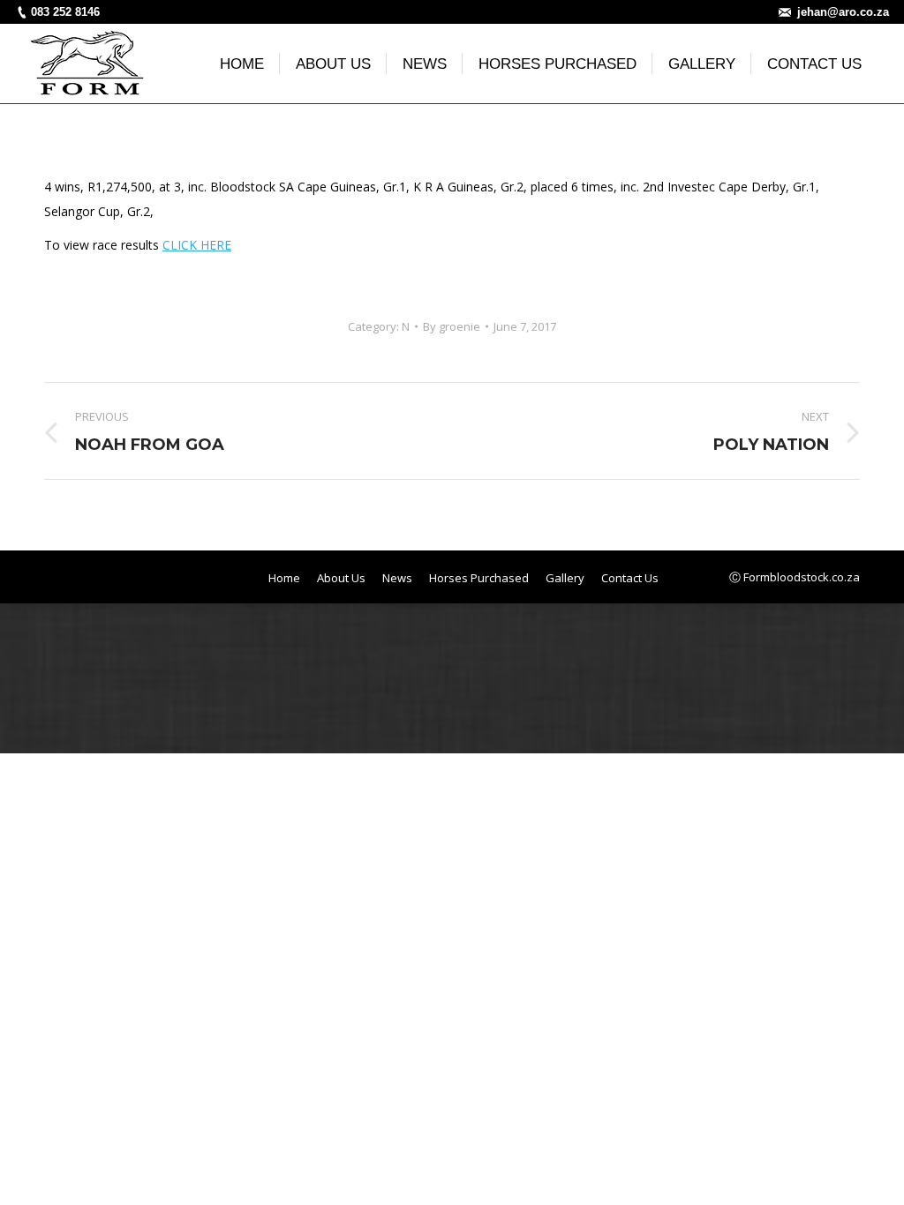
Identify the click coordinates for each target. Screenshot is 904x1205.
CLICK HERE (196, 244)
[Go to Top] (875, 1176)
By (451, 326)
